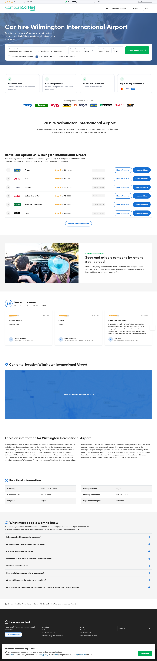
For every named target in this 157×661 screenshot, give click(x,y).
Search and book (142, 170)
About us (45, 627)
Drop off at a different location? (21, 57)
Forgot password (86, 630)
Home (10, 604)
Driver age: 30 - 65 (45, 57)
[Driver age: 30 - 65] (37, 56)
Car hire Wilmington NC (42, 604)
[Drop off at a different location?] (9, 56)
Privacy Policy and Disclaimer (52, 636)
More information (122, 170)
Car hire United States (23, 604)
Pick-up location (14, 49)
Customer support (119, 8)
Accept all (145, 653)
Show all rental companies (78, 223)
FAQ (106, 8)
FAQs (44, 630)
